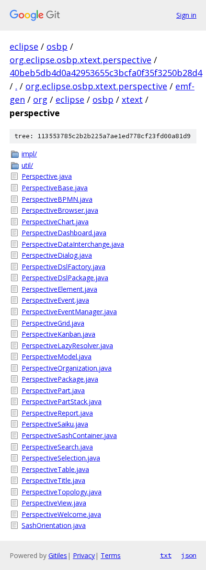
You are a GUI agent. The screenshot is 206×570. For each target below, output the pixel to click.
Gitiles (57, 555)
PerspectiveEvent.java (55, 300)
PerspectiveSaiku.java (55, 423)
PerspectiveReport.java (57, 412)
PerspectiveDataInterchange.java (73, 244)
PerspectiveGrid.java (53, 323)
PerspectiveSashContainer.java (69, 435)
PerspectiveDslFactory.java (63, 266)
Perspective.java (47, 176)
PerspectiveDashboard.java (64, 232)
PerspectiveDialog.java (57, 255)
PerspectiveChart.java (55, 221)
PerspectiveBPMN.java (57, 199)
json (188, 555)
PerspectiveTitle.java (53, 480)
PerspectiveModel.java (57, 356)
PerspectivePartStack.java (62, 401)
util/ (27, 165)
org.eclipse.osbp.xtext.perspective (80, 60)
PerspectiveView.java (54, 502)
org (40, 99)
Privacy (84, 555)
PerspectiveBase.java (55, 187)
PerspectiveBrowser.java (60, 210)
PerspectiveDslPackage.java (65, 277)
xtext (132, 99)
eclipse (24, 46)
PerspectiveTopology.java (62, 491)
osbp (57, 46)
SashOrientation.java (54, 525)
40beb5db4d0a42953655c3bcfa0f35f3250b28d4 (106, 72)
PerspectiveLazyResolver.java (67, 345)
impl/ (29, 153)
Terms (111, 555)
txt (166, 555)
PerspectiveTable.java (55, 469)
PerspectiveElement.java (59, 289)
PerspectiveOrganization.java (67, 368)
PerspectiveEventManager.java (69, 311)
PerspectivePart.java (53, 390)
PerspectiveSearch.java (57, 446)
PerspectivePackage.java (60, 379)
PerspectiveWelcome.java (61, 514)
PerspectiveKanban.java (58, 334)
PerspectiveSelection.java (61, 457)
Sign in (186, 15)
